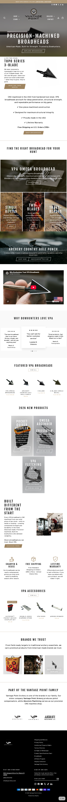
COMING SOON (44, 451)
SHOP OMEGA (33, 182)
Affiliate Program (39, 759)
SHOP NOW (22, 259)
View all (33, 369)
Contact (50, 19)
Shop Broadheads (33, 132)
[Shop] (11, 211)
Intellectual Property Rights (42, 745)
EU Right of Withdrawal (41, 750)
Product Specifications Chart (43, 753)
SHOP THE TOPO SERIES (15, 86)
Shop (16, 16)
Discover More (13, 546)
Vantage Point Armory (41, 764)
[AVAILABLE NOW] (22, 436)
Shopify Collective (40, 761)
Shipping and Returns (40, 739)
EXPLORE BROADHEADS (33, 51)
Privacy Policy (38, 742)
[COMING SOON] (33, 474)
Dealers (50, 16)
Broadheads (38, 756)
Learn (15, 19)
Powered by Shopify (33, 795)
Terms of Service (39, 748)
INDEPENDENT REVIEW (40, 259)
